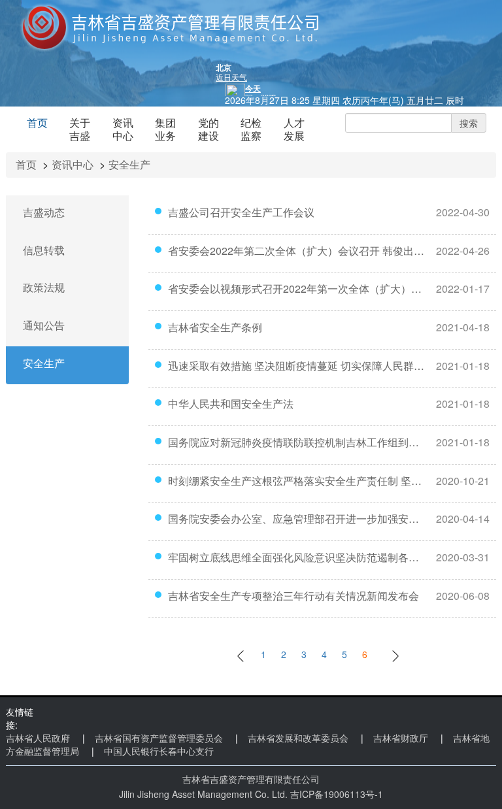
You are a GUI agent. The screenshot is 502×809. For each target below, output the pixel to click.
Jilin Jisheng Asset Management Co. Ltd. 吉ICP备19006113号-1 (251, 794)
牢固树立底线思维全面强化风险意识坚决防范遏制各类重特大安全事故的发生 (297, 557)
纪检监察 (251, 129)
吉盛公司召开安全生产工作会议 (241, 212)
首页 (37, 122)
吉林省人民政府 (38, 737)
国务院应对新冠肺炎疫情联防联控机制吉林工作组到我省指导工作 (297, 442)
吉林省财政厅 (400, 737)
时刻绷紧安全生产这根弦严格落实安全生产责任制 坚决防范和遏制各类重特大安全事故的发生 (297, 481)
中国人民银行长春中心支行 (159, 750)
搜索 (469, 122)
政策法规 (44, 287)
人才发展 (294, 129)
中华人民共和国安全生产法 (230, 404)
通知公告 (44, 325)
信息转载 (44, 250)
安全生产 (129, 164)
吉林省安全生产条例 (215, 327)
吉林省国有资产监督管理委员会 (159, 737)
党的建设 (208, 129)
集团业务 (165, 129)
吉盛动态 (44, 212)
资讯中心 (122, 129)
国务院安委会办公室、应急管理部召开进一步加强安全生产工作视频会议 (297, 519)
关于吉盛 (79, 129)
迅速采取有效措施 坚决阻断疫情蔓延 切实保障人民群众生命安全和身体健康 (297, 366)
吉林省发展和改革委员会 (298, 737)
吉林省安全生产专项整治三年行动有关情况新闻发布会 (293, 596)
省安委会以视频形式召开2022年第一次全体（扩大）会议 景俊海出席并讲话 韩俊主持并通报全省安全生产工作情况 (297, 289)
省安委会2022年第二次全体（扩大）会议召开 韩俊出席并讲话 (297, 251)
